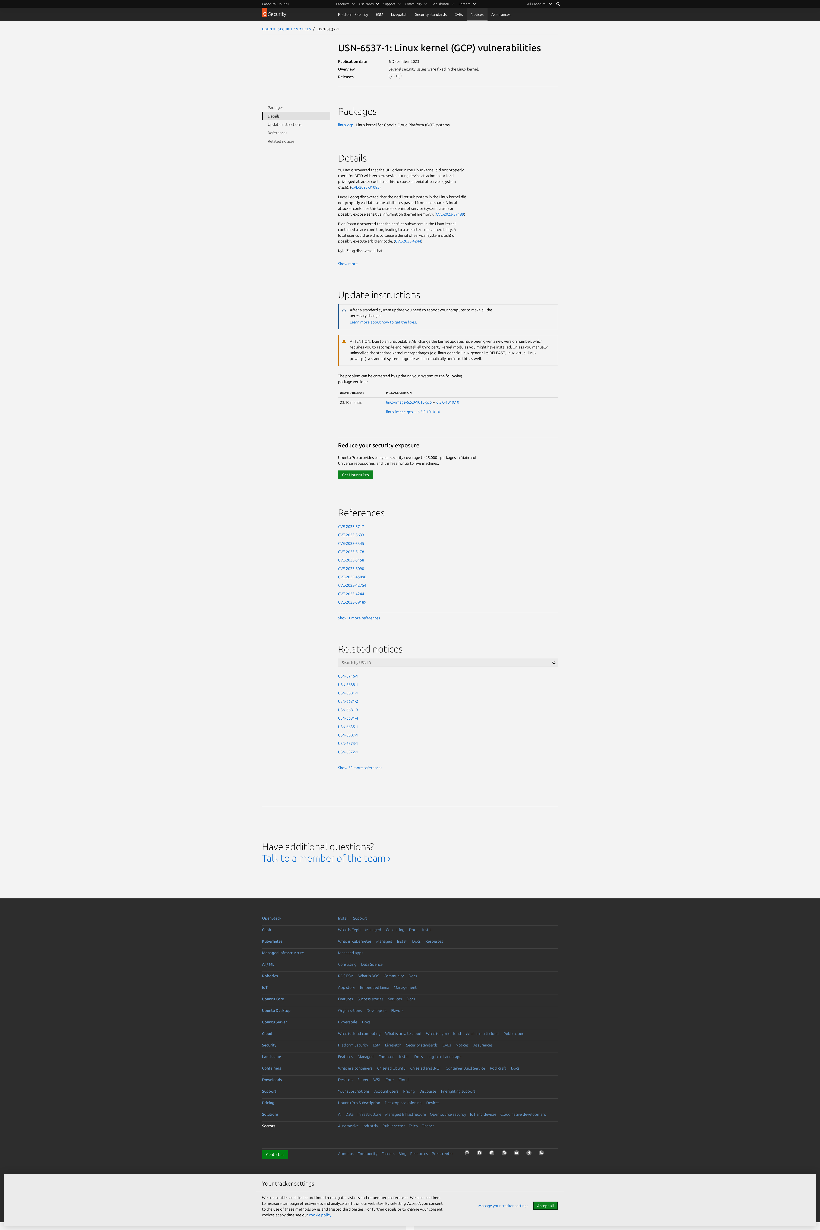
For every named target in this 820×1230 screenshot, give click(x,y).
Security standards (431, 14)
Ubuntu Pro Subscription (359, 1103)
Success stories (370, 999)
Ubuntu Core (273, 999)
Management (405, 987)
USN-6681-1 (348, 693)
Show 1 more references (359, 618)
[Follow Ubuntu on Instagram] (505, 1154)
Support (360, 918)
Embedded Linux (374, 987)
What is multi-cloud (482, 1033)
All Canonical (536, 4)
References (277, 133)
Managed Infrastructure (405, 1114)
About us (346, 1153)
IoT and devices (483, 1114)
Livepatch (399, 14)
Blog (402, 1153)
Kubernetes (272, 941)
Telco (413, 1126)
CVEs (458, 14)
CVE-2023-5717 (351, 526)
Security (269, 1045)
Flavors (397, 1010)
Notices (477, 14)
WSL (377, 1079)
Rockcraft (498, 1068)
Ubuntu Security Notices (286, 29)
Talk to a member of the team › (326, 858)
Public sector (394, 1126)
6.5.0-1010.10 (447, 402)
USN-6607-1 (348, 735)
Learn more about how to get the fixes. (383, 322)
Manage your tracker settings (503, 1206)
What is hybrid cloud (443, 1033)
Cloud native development (523, 1114)
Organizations (350, 1010)
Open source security (448, 1114)
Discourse (427, 1091)
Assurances (501, 14)
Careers (388, 1153)
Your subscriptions (354, 1091)
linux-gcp (345, 125)
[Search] (558, 4)
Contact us (275, 1154)
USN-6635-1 (348, 726)
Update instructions (285, 124)
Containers (271, 1068)
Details (274, 116)
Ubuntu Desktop (276, 1010)
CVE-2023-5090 (351, 568)
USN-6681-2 (348, 701)
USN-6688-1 (348, 684)
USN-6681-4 (348, 718)
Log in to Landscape (444, 1056)
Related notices (281, 141)
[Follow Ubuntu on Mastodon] (468, 1154)
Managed (373, 929)
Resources (434, 941)
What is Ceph (349, 929)
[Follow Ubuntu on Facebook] (481, 1154)
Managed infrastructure (283, 953)
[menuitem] (539, 4)
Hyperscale (347, 1022)
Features (345, 999)
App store (346, 987)
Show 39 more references (360, 768)
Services (395, 999)
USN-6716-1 (348, 676)
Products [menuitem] (342, 4)
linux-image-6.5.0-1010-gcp (409, 402)
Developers (376, 1010)
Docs (413, 929)
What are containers (355, 1068)
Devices (432, 1103)
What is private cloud (403, 1033)
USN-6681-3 (348, 710)
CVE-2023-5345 (351, 543)
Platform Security (353, 14)
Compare (386, 1056)
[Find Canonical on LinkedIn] (493, 1154)
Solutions (270, 1114)
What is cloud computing (359, 1033)
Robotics (270, 976)
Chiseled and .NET (425, 1068)
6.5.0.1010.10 (428, 412)
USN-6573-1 (348, 743)
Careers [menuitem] (464, 4)
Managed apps (350, 953)
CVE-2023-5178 (351, 552)
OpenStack (271, 918)
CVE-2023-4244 (408, 241)
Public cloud (514, 1033)
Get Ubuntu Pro (355, 475)
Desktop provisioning (403, 1103)
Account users (386, 1091)
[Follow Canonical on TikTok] (530, 1154)
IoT (265, 987)
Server (363, 1079)
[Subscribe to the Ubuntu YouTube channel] (518, 1154)
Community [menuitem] (413, 4)
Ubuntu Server (274, 1022)
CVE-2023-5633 (351, 535)
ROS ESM (346, 976)
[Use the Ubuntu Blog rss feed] (542, 1154)
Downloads (272, 1079)
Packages (276, 107)
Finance (428, 1126)
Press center (442, 1153)
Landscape (271, 1056)
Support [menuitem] (389, 4)
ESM (379, 14)
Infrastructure (369, 1114)
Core (389, 1079)
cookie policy (320, 1215)
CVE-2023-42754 (352, 585)
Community (394, 976)
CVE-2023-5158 (351, 560)
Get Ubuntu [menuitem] (440, 4)
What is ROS (368, 976)
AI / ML (268, 964)
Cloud (267, 1033)
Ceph (266, 929)
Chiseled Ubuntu (391, 1068)
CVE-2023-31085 (365, 187)
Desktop (345, 1079)
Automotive (348, 1126)
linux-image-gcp (399, 412)
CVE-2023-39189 (450, 214)
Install (343, 918)
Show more (348, 264)
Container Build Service (465, 1068)
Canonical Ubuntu (275, 4)
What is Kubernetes (355, 941)
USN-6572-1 (348, 752)
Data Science (372, 964)
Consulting (395, 929)
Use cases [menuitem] (366, 4)
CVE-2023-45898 (352, 577)
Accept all (545, 1206)
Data (350, 1114)
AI (340, 1114)
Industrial (371, 1126)
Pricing (409, 1091)
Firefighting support (458, 1091)
